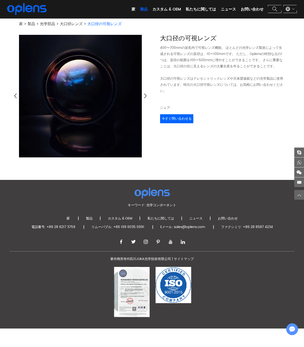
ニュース (228, 9)
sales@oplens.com (189, 227)
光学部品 (47, 24)
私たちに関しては (201, 9)
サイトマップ (184, 259)
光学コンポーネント (161, 205)
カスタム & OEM (166, 9)
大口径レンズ (71, 24)
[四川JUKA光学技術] (27, 9)
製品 (144, 9)
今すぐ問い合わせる (177, 118)
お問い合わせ (252, 9)
